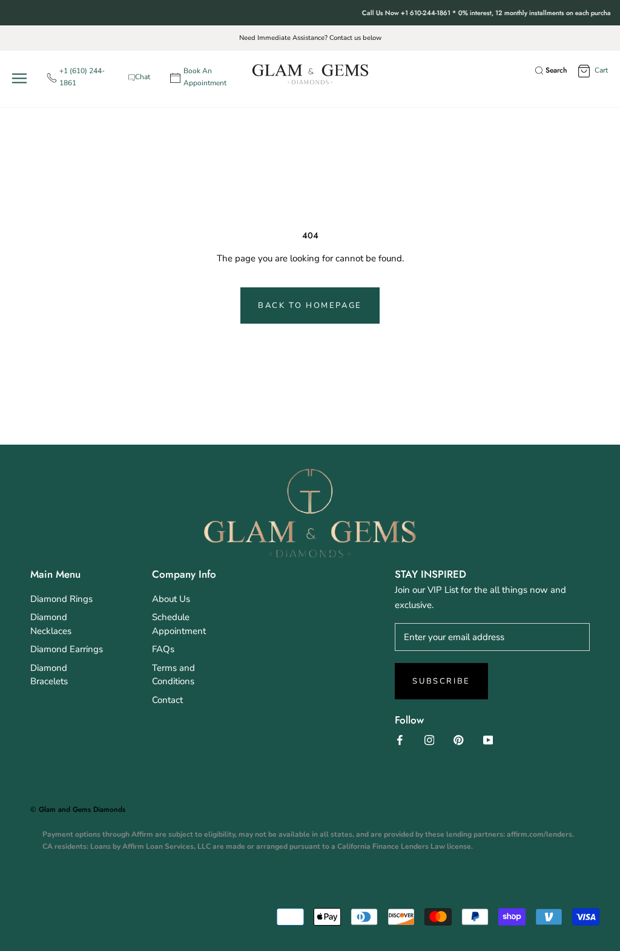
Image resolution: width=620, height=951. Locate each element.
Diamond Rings (61, 599)
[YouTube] (488, 739)
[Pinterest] (458, 739)
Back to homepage (310, 305)
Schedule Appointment (179, 624)
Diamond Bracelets (49, 675)
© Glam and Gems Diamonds (77, 809)
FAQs (163, 649)
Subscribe (441, 681)
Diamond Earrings (66, 649)
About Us (171, 599)
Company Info (184, 574)
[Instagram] (429, 739)
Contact (167, 700)
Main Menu (55, 574)
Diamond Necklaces (50, 624)
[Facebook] (400, 739)
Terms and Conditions (173, 675)
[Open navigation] (21, 77)
